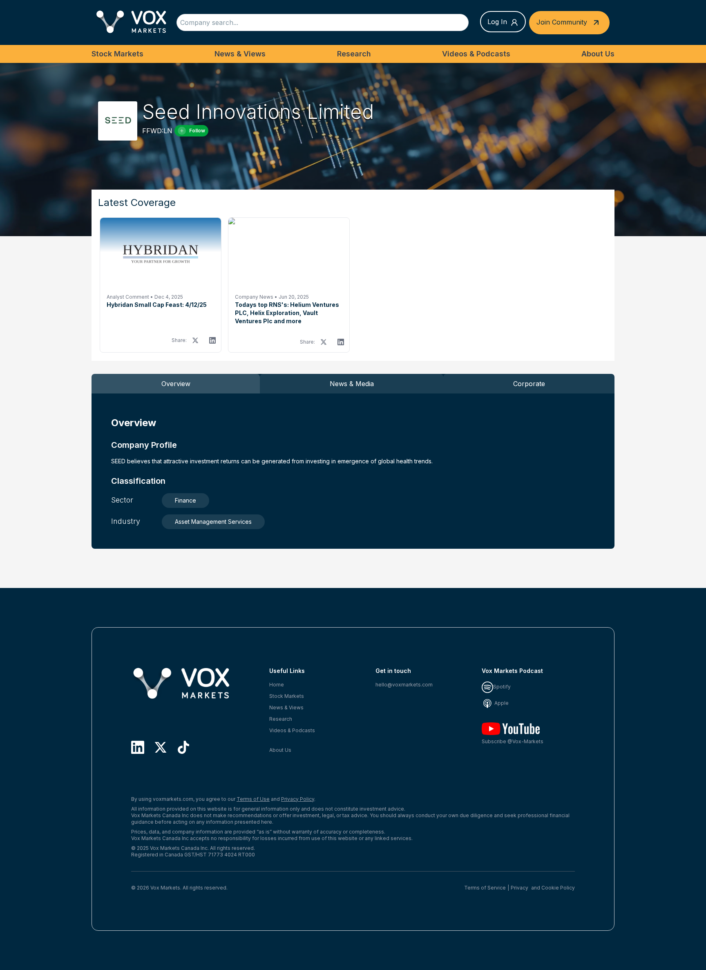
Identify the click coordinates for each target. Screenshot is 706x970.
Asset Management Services (213, 521)
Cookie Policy (558, 888)
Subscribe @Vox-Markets (512, 741)
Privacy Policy (297, 799)
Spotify (502, 687)
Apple (501, 703)
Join (561, 22)
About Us (597, 53)
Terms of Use (253, 799)
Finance (185, 500)
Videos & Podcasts (476, 53)
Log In (497, 22)
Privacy (519, 888)
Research (354, 53)
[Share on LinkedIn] (212, 340)
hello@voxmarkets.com (404, 685)
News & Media (352, 384)
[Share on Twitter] (195, 340)
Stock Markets (117, 53)
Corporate (529, 384)
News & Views (240, 53)
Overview (175, 384)
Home (276, 685)
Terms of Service (485, 888)
